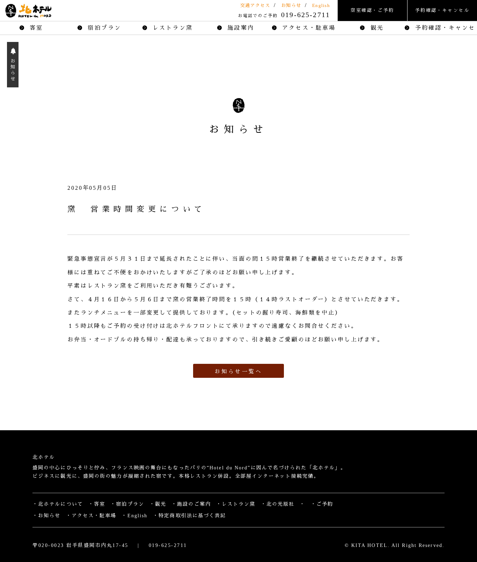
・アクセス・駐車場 (91, 515)
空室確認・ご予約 (372, 10)
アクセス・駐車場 (308, 28)
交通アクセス (255, 5)
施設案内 (239, 28)
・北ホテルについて (57, 504)
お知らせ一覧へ (239, 371)
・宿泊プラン (127, 504)
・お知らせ (46, 515)
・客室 (96, 504)
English (321, 5)
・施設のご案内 (191, 504)
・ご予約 (322, 504)
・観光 (157, 504)
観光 (376, 28)
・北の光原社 (278, 504)
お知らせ (291, 5)
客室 (35, 28)
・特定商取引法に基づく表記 (189, 515)
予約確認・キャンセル (442, 10)
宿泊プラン (103, 28)
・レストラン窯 (236, 504)
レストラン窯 (171, 28)
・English (134, 515)
